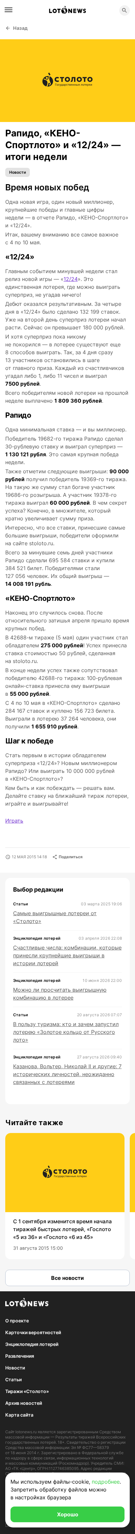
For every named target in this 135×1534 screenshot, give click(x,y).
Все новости (67, 1278)
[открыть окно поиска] (124, 10)
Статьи (13, 1379)
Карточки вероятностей (33, 1332)
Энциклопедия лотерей (31, 1344)
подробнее (106, 1481)
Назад (20, 28)
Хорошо (67, 1514)
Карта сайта (19, 1415)
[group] (65, 1196)
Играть (14, 820)
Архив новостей (23, 1403)
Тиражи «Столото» (27, 1391)
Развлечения (19, 1356)
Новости (17, 172)
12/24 (71, 279)
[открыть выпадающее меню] (8, 10)
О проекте (17, 1320)
